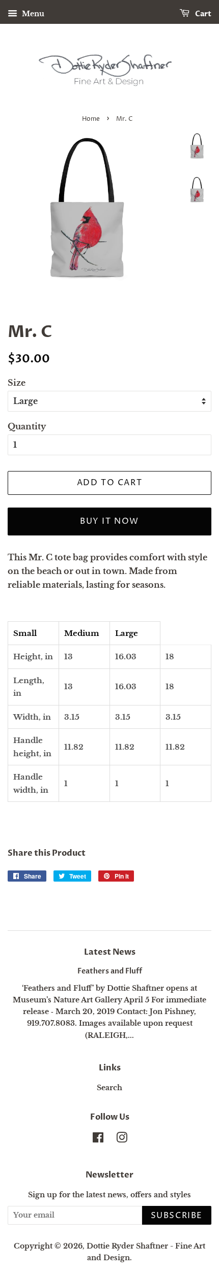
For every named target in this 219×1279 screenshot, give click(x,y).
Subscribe (177, 1215)
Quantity (27, 426)
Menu (32, 13)
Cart (202, 14)
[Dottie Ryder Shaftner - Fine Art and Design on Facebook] (98, 1139)
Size (16, 383)
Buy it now (109, 521)
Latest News (109, 952)
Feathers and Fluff (109, 971)
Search (109, 1088)
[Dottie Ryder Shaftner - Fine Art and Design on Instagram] (121, 1139)
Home (91, 119)
